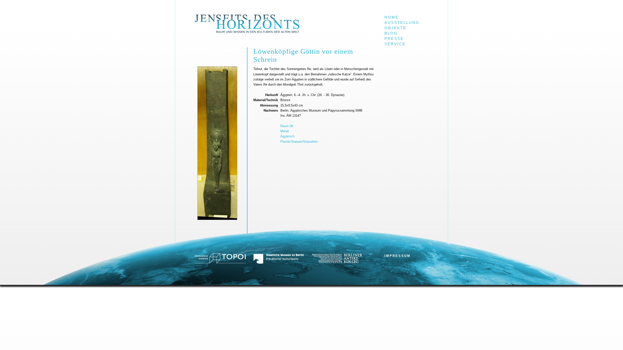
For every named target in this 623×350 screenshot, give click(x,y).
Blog (391, 33)
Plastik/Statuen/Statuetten (299, 141)
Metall (284, 131)
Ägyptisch (287, 136)
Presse (394, 39)
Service (395, 44)
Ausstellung (402, 23)
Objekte (395, 28)
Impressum (398, 256)
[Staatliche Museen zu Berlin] (278, 263)
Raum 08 (286, 126)
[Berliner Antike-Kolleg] (337, 262)
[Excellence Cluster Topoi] (220, 262)
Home (392, 17)
